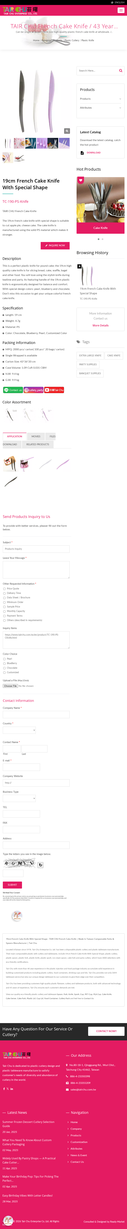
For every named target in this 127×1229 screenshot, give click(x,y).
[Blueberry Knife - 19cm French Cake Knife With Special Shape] (46, 415)
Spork (76, 994)
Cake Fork (21, 998)
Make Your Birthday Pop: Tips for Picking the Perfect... (30, 1178)
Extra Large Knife (90, 356)
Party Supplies (88, 364)
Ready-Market (117, 1222)
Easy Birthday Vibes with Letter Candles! (27, 1195)
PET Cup (88, 994)
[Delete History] (79, 266)
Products (57, 40)
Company (76, 1129)
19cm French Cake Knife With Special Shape (98, 291)
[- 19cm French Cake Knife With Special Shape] (11, 464)
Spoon (60, 994)
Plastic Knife (87, 40)
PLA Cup (97, 994)
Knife (70, 994)
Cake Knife (113, 356)
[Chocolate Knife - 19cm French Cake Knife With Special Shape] (10, 415)
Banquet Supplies (90, 373)
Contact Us (89, 998)
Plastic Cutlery (71, 40)
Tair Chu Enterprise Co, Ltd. (35, 1221)
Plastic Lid (31, 998)
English (120, 2)
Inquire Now (57, 245)
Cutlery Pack (64, 998)
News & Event (79, 1155)
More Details (101, 325)
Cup (82, 994)
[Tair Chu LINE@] (13, 390)
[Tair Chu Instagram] (33, 390)
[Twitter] (7, 1089)
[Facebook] (4, 1089)
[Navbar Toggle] (121, 10)
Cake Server (11, 998)
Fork (65, 994)
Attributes (86, 107)
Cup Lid (40, 998)
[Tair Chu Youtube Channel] (54, 390)
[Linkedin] (12, 1089)
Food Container (51, 998)
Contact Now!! (106, 1031)
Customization (79, 1142)
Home (36, 40)
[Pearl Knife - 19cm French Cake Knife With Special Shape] (28, 415)
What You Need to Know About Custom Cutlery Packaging (27, 1142)
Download (93, 152)
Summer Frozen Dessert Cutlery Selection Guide (28, 1124)
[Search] (120, 70)
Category (46, 40)
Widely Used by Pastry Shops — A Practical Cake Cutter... (29, 1160)
